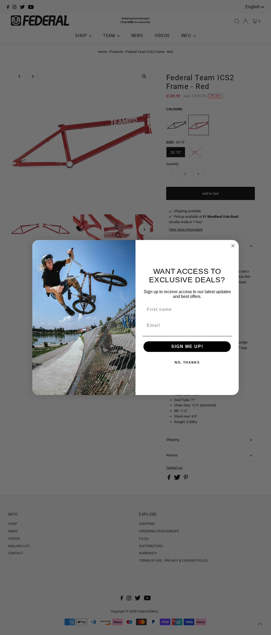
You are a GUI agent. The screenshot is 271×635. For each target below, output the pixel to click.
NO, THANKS (187, 362)
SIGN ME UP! (187, 346)
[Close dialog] (233, 246)
